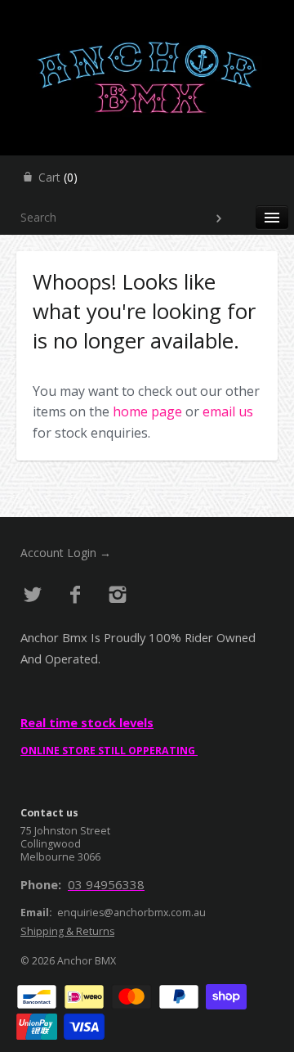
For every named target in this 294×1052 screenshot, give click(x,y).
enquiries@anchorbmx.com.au (131, 912)
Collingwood (50, 844)
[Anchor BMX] (147, 14)
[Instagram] (117, 595)
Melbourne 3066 (60, 857)
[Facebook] (75, 595)
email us (228, 411)
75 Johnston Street (65, 831)
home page (147, 411)
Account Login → (65, 552)
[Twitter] (33, 595)
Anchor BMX (86, 961)
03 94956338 (106, 884)
